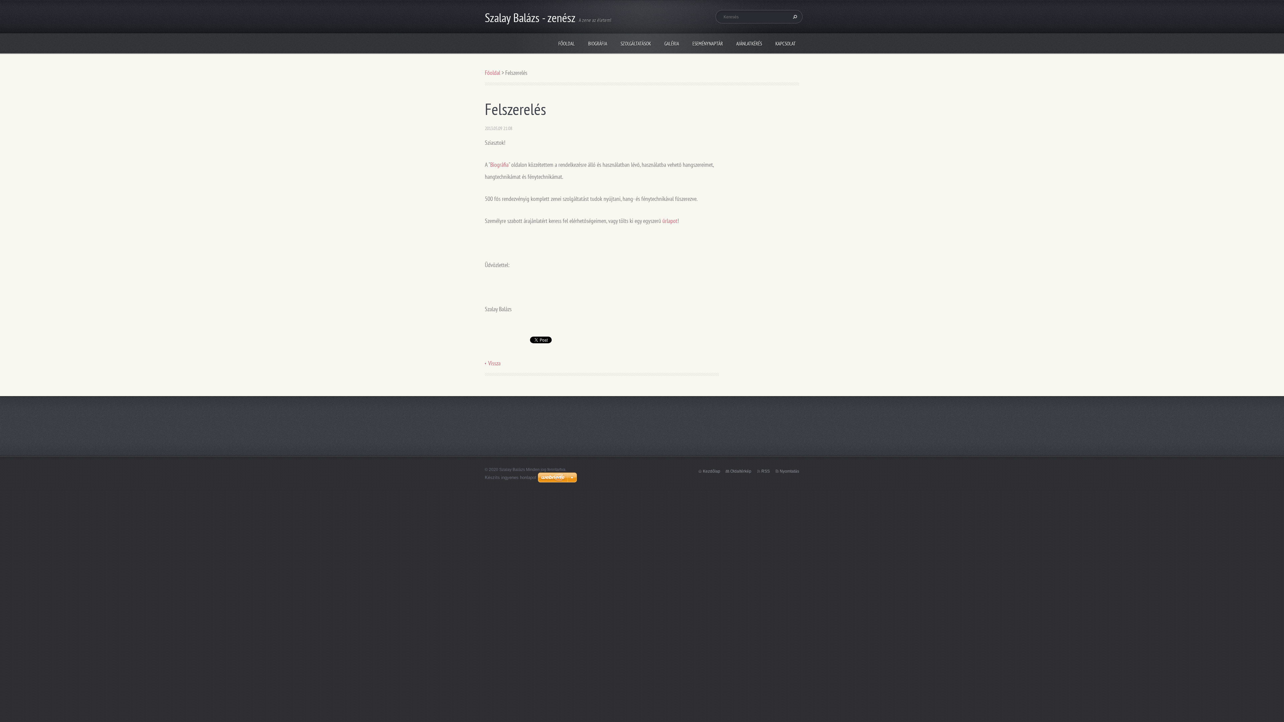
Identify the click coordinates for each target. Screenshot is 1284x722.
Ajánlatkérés (749, 43)
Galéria (671, 43)
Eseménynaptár (707, 43)
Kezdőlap (711, 471)
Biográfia (597, 43)
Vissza (494, 363)
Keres (794, 17)
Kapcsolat (785, 43)
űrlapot (669, 221)
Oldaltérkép (740, 471)
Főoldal (566, 43)
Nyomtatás (789, 471)
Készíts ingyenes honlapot (510, 477)
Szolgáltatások (636, 43)
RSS (765, 471)
